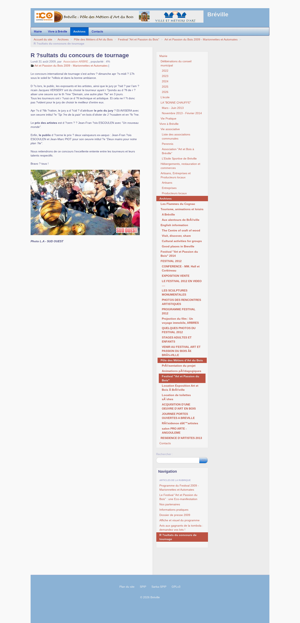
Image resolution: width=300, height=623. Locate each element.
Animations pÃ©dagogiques (181, 371)
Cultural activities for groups (182, 241)
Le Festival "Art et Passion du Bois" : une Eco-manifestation (178, 497)
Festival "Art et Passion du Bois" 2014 (179, 253)
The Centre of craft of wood (181, 230)
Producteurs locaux (174, 193)
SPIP (143, 586)
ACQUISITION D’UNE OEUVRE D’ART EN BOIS (179, 406)
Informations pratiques (173, 509)
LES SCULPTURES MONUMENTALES (174, 292)
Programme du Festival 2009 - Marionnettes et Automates (179, 487)
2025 (165, 86)
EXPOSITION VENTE (175, 275)
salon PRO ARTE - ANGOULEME (174, 430)
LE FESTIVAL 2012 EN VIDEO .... (182, 283)
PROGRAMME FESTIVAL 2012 (179, 311)
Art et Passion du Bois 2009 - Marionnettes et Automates (201, 39)
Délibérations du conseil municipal (176, 63)
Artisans (167, 182)
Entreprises (169, 188)
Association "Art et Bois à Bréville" (178, 151)
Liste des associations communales (176, 136)
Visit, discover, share (176, 235)
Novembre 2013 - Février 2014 (182, 113)
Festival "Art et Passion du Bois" (138, 39)
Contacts (97, 31)
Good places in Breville (178, 246)
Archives (79, 31)
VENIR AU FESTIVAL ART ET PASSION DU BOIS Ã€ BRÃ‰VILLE (181, 351)
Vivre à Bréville (57, 31)
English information (174, 225)
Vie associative (170, 129)
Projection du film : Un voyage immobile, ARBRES (180, 320)
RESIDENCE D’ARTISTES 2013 (181, 438)
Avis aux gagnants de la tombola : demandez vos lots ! (181, 527)
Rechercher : (164, 454)
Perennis (167, 143)
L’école (165, 97)
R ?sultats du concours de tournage (178, 537)
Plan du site (126, 586)
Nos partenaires (169, 504)
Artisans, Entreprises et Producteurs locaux (176, 175)
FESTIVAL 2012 (171, 261)
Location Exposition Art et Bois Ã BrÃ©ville (180, 387)
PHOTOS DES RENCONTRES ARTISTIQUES (181, 302)
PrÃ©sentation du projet (179, 365)
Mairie (38, 31)
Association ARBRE (75, 61)
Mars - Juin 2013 (173, 107)
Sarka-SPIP (158, 586)
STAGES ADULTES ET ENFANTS (177, 339)
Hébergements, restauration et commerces (180, 166)
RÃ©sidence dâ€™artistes (180, 423)
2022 (165, 70)
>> (203, 460)
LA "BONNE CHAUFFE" (176, 102)
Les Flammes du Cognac (178, 203)
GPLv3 (176, 586)
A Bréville (168, 214)
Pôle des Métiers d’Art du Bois (93, 39)
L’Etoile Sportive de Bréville (179, 158)
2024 (165, 81)
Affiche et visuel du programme (179, 520)
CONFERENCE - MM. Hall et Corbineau (181, 268)
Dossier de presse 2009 (174, 515)
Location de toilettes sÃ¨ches (176, 397)
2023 (165, 76)
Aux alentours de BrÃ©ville (180, 219)
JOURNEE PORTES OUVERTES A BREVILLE (178, 416)
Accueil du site (43, 39)
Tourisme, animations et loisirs (182, 209)
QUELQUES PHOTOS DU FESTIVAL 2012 (179, 330)
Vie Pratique (168, 118)
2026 (165, 92)
